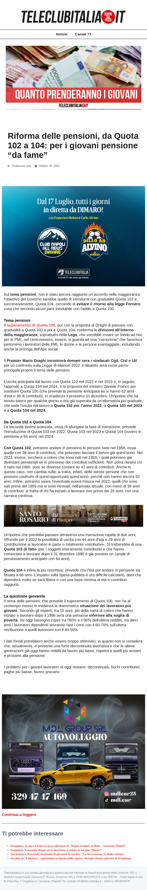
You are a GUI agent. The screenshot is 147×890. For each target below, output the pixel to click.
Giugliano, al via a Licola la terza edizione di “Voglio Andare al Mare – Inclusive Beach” (68, 846)
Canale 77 (83, 34)
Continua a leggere (19, 814)
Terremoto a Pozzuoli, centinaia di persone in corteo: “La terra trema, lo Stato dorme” (67, 854)
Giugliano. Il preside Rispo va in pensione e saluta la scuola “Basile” (56, 850)
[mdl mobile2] (73, 751)
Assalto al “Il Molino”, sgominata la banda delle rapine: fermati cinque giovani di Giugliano (70, 858)
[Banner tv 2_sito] (73, 515)
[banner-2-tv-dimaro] (73, 236)
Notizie (61, 34)
